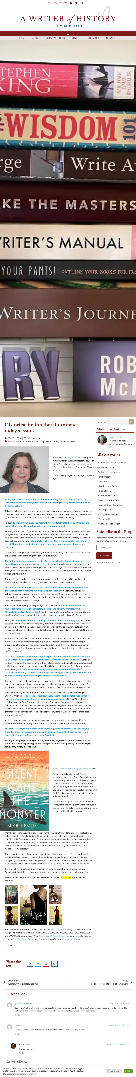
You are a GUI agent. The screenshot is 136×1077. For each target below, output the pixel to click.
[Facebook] (71, 3)
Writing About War (106, 514)
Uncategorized (104, 509)
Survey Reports (55, 38)
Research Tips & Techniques (110, 505)
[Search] (131, 421)
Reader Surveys (105, 495)
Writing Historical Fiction (63, 441)
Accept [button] (128, 1071)
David (17, 1025)
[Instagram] (81, 3)
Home (22, 38)
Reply (17, 1015)
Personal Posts (104, 490)
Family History (104, 476)
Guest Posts (103, 481)
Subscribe (104, 555)
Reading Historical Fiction (109, 500)
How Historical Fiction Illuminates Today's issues (30, 441)
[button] (68, 33)
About (36, 38)
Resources (93, 38)
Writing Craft (104, 519)
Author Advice (104, 467)
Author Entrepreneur (107, 472)
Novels (75, 38)
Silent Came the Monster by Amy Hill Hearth (73, 768)
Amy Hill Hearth (74, 457)
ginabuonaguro (22, 1003)
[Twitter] (76, 3)
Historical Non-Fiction (108, 486)
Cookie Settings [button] (114, 1071)
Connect (111, 38)
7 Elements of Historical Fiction (112, 462)
